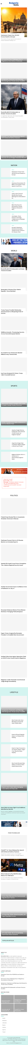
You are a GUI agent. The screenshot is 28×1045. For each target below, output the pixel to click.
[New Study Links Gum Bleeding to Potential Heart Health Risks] (5, 721)
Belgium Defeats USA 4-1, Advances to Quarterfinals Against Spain (18, 457)
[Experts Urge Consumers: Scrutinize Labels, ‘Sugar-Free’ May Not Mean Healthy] (5, 750)
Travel (3, 1032)
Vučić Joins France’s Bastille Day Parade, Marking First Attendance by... (18, 196)
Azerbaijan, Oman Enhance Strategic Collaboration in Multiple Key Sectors (18, 218)
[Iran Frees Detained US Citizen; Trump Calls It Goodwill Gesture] (14, 367)
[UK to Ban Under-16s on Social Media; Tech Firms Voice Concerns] (14, 927)
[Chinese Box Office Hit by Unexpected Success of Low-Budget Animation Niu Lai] (14, 149)
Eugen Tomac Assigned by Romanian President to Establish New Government (12, 634)
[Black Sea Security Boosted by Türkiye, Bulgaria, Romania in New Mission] (5, 206)
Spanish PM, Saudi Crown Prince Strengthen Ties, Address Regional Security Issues (13, 564)
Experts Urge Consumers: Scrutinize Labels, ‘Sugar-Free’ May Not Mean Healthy (18, 750)
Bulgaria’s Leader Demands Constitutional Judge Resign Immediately (13, 680)
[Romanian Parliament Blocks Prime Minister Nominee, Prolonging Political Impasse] (14, 601)
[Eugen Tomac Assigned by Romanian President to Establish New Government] (14, 625)
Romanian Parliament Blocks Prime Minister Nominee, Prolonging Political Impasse (13, 610)
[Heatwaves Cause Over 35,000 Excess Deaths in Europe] (14, 24)
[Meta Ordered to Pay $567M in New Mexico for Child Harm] (14, 870)
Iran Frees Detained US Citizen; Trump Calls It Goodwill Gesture (12, 374)
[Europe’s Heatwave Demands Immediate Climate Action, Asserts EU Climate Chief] (5, 229)
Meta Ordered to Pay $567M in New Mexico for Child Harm (11, 874)
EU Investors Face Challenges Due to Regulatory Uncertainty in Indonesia (12, 60)
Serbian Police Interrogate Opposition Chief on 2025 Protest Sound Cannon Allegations (13, 657)
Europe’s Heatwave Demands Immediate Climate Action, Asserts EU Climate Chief (18, 230)
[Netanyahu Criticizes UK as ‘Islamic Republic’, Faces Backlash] (14, 283)
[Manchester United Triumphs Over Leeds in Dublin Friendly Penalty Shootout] (14, 398)
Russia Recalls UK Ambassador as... (6, 1010)
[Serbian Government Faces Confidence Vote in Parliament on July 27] (14, 578)
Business (4, 1020)
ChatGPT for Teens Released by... (19, 1010)
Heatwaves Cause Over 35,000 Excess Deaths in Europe (10, 36)
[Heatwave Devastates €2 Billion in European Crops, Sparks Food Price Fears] (5, 183)
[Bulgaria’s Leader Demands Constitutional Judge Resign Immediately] (14, 671)
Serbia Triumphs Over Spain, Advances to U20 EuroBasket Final (13, 423)
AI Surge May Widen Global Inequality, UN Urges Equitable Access (13, 915)
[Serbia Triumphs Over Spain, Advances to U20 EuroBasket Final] (14, 416)
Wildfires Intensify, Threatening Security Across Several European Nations (12, 333)
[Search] (26, 4)
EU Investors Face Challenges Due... (6, 1001)
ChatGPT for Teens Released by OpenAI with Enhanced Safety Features (13, 137)
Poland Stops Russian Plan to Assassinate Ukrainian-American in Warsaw (13, 517)
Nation (4, 1025)
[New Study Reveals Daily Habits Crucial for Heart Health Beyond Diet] (5, 765)
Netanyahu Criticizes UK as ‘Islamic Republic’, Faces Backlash (11, 290)
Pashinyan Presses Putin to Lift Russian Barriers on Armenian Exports (12, 541)
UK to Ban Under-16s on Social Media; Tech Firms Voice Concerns (12, 933)
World (3, 1018)
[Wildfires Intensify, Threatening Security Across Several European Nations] (14, 326)
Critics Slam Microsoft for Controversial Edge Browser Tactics (13, 897)
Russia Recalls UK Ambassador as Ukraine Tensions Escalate (10, 113)
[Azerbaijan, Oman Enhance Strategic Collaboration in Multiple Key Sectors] (5, 217)
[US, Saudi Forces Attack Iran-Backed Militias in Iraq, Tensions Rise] (14, 346)
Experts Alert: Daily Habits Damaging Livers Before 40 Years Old (12, 788)
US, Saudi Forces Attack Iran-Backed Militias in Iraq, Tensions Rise (11, 353)
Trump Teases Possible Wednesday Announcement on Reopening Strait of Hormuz (12, 311)
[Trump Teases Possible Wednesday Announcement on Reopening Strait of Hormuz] (14, 304)
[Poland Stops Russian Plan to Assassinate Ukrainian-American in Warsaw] (14, 509)
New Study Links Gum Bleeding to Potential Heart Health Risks (17, 721)
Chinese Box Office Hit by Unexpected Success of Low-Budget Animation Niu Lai (14, 157)
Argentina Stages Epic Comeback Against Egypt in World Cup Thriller (18, 444)
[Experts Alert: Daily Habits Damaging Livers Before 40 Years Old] (14, 782)
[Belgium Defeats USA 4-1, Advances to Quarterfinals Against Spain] (5, 457)
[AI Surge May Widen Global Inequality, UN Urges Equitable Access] (14, 909)
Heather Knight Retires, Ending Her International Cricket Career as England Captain (18, 432)
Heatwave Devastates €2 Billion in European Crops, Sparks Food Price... (18, 184)
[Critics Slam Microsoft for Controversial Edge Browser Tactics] (14, 891)
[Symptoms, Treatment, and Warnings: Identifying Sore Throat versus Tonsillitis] (14, 72)
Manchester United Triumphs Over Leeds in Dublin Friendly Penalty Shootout (13, 404)
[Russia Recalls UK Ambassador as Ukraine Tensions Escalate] (14, 101)
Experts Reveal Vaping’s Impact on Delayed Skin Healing (18, 736)
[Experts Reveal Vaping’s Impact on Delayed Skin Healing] (5, 736)
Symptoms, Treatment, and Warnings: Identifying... (20, 1001)
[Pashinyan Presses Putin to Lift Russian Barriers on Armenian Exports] (14, 532)
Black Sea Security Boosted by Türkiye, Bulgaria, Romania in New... (17, 207)
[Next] (25, 992)
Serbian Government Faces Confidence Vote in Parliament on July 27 (14, 587)
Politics (4, 1027)
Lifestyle (4, 1023)
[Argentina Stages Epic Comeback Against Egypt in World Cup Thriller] (5, 445)
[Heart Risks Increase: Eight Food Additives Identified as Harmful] (14, 799)
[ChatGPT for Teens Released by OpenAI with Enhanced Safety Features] (14, 129)
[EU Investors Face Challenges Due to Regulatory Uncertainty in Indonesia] (14, 52)
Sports (4, 1029)
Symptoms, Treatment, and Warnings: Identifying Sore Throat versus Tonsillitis (13, 80)
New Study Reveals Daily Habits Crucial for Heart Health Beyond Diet (18, 764)
